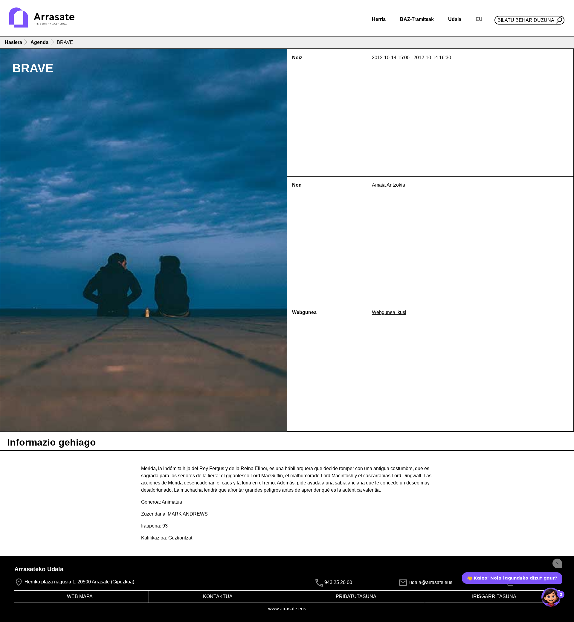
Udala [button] (454, 19)
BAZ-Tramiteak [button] (417, 19)
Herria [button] (379, 19)
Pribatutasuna (356, 596)
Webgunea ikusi (389, 312)
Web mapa (80, 596)
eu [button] (479, 19)
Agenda (39, 42)
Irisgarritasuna (494, 596)
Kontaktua (218, 596)
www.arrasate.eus (287, 608)
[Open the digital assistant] (551, 597)
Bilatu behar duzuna (525, 20)
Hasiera (13, 42)
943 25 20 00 (338, 582)
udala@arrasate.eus (430, 582)
